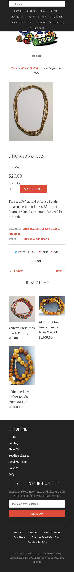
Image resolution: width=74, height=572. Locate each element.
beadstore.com (31, 553)
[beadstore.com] (37, 33)
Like (33, 251)
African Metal (31, 228)
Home (18, 11)
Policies (13, 468)
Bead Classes (49, 11)
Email (38, 261)
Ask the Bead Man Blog (46, 17)
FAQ (11, 474)
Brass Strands (50, 228)
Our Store (18, 17)
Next (59, 271)
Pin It (45, 251)
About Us (14, 449)
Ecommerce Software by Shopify (48, 559)
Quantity (14, 183)
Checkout (37, 28)
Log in (41, 22)
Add (56, 251)
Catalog (31, 11)
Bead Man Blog (18, 461)
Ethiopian (15, 234)
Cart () (58, 22)
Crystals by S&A (22, 22)
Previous (17, 271)
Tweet (21, 251)
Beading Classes (19, 455)
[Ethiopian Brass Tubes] (31, 111)
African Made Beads (36, 239)
